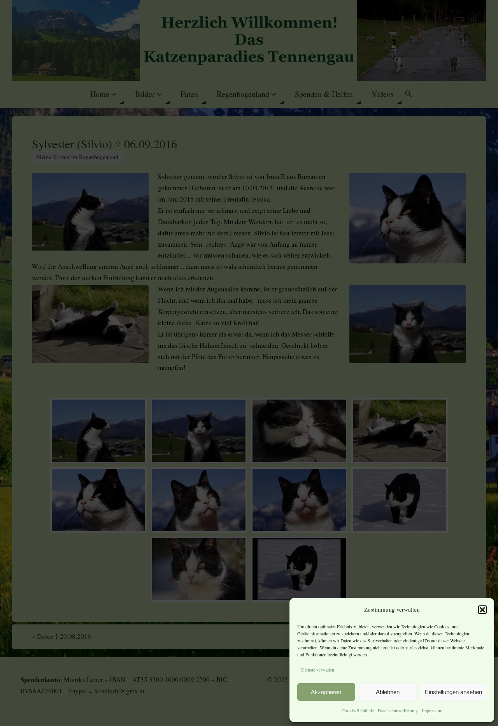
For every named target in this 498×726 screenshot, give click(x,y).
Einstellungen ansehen (453, 692)
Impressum (432, 710)
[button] (482, 610)
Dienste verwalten (317, 669)
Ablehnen (388, 692)
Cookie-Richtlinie (358, 710)
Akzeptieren (326, 692)
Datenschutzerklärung (398, 710)
